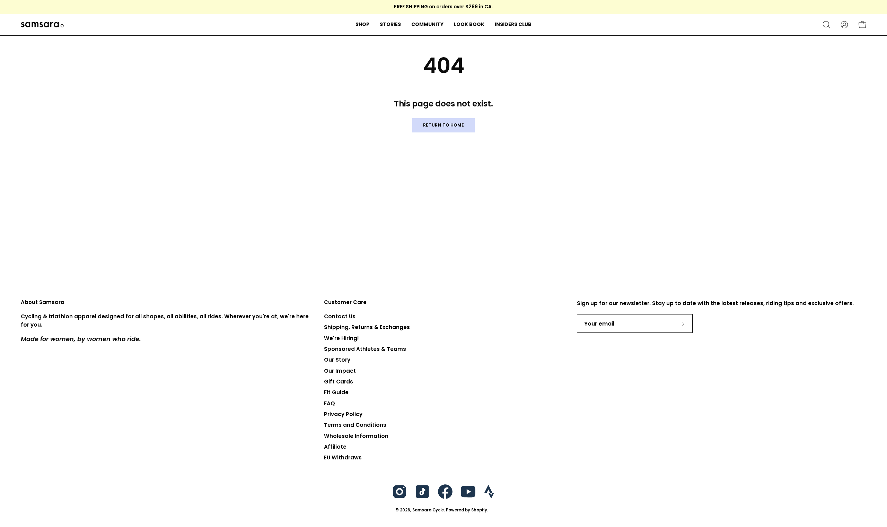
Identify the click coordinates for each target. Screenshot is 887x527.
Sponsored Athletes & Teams (365, 349)
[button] (390, 24)
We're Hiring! (341, 338)
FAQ (329, 403)
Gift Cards (338, 381)
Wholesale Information (356, 436)
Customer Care (345, 302)
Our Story (337, 360)
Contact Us (339, 316)
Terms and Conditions (355, 425)
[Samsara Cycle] (64, 24)
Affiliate (335, 446)
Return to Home (443, 125)
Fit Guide (336, 392)
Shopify (479, 510)
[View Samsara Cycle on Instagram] (399, 491)
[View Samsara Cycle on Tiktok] (422, 491)
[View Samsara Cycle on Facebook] (445, 491)
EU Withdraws (343, 457)
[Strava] (489, 492)
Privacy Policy (343, 414)
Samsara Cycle (428, 510)
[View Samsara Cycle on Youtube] (468, 491)
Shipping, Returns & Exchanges (367, 327)
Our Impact (340, 370)
